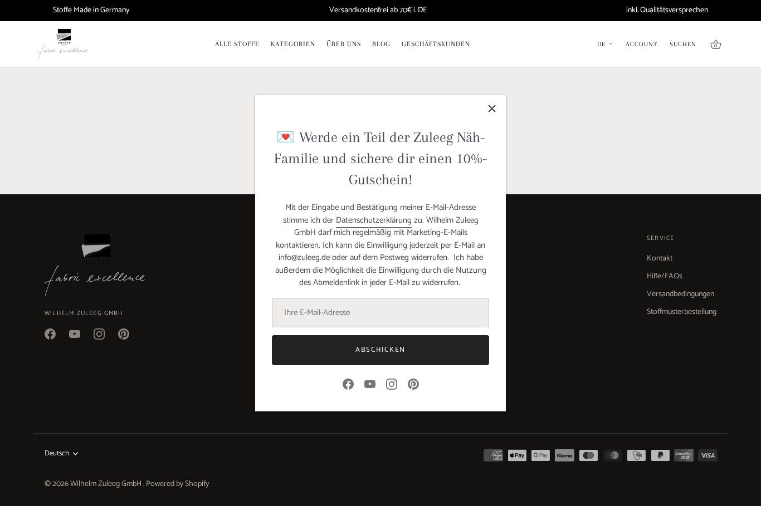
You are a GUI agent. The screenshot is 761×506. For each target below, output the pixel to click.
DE (601, 44)
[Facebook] (348, 384)
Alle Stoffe (237, 44)
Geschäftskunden (436, 44)
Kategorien (293, 44)
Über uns (343, 44)
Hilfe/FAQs (664, 276)
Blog (381, 44)
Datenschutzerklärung (374, 220)
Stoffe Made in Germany (91, 10)
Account (641, 44)
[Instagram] (391, 384)
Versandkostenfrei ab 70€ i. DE (378, 10)
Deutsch (57, 453)
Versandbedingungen (680, 294)
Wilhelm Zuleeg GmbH (106, 484)
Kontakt (659, 258)
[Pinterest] (413, 384)
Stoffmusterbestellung (681, 312)
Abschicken (380, 350)
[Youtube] (369, 384)
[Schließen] (492, 108)
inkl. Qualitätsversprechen (667, 10)
